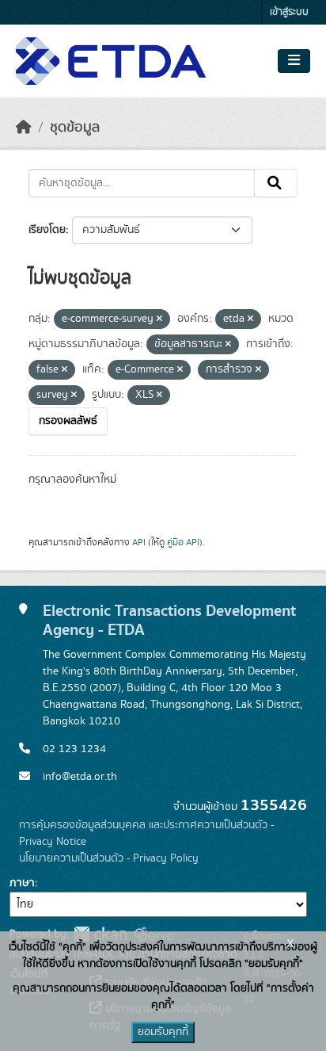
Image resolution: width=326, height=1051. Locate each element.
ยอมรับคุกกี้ (163, 1032)
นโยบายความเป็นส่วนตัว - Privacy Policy (109, 858)
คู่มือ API (183, 542)
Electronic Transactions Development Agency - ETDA (169, 620)
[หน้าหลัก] (24, 127)
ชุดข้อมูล (75, 127)
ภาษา (22, 883)
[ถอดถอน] (159, 319)
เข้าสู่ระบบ (289, 12)
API (139, 542)
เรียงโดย (47, 230)
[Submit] (276, 183)
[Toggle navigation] (294, 61)
